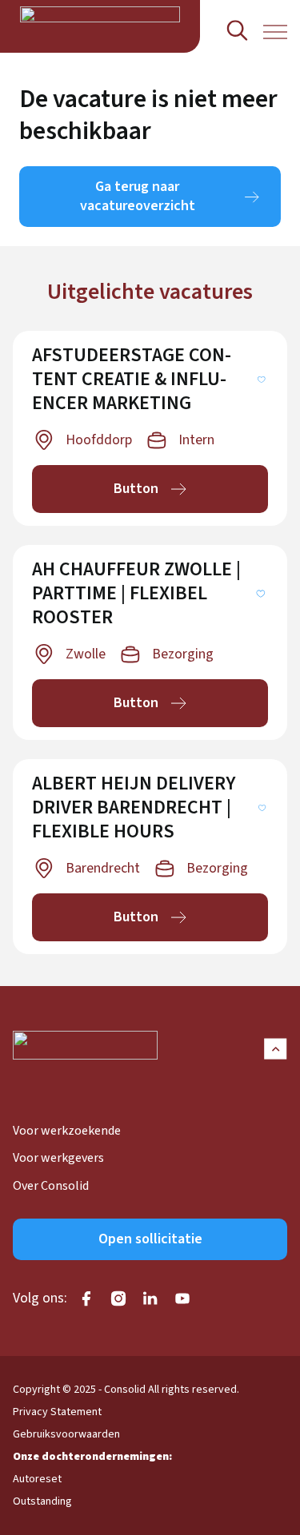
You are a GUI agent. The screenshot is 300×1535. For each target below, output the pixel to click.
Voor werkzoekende (67, 1130)
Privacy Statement (57, 1412)
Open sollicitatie (150, 1239)
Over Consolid (51, 1186)
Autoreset (37, 1479)
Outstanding (42, 1501)
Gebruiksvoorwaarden (66, 1434)
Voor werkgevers (58, 1158)
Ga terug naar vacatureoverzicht (137, 196)
